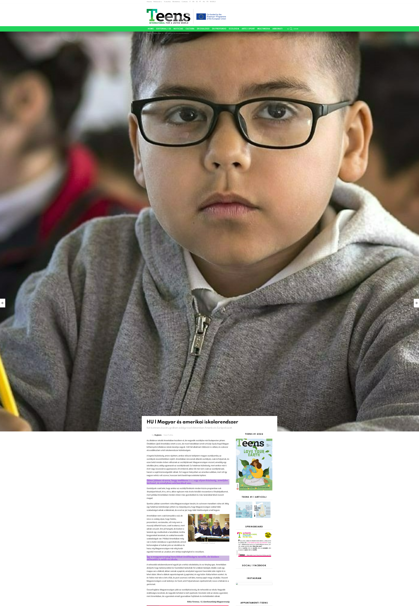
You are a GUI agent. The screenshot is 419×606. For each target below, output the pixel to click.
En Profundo (219, 29)
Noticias (178, 29)
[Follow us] (288, 29)
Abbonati (277, 29)
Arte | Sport (248, 29)
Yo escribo (167, 1)
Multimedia (263, 29)
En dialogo (203, 29)
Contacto (185, 1)
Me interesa (176, 1)
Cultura (190, 29)
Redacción (157, 1)
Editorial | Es (163, 29)
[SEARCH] (291, 29)
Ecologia (234, 29)
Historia (149, 1)
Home (151, 29)
